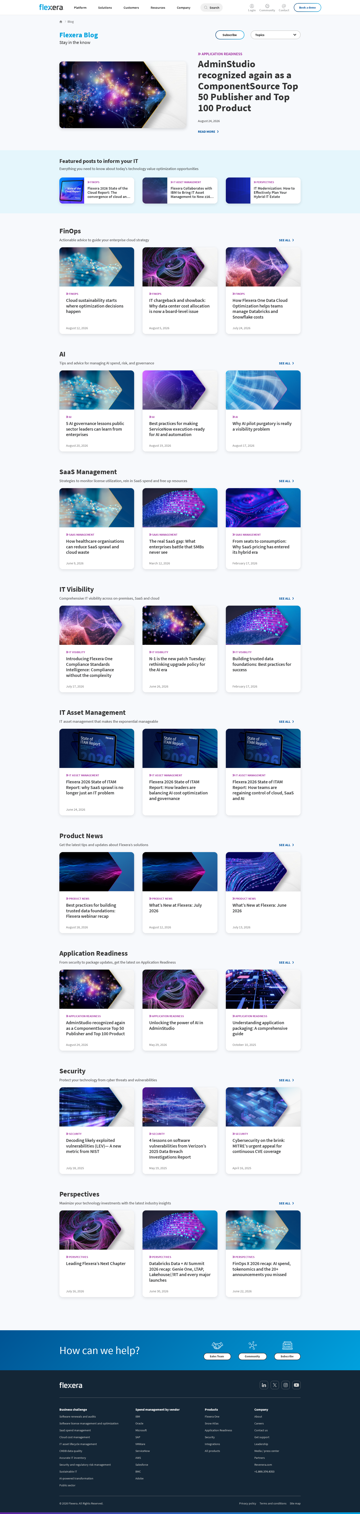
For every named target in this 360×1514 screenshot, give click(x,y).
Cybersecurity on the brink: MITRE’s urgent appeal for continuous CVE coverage (258, 1145)
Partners (259, 1458)
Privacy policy (247, 1503)
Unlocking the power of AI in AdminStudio (176, 1025)
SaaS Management (88, 471)
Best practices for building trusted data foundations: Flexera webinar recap (91, 910)
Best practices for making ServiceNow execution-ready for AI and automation (177, 429)
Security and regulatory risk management (85, 1464)
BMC (138, 1471)
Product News (81, 835)
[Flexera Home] (61, 21)
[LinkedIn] (264, 1385)
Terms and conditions (273, 1503)
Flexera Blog (78, 34)
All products (212, 1451)
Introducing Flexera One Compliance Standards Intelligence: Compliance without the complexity (90, 667)
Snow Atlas (212, 1423)
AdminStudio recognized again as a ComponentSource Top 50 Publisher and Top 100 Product (248, 86)
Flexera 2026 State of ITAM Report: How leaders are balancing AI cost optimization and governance (178, 790)
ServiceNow (142, 1451)
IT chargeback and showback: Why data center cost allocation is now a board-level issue (179, 305)
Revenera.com (263, 1464)
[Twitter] (275, 1385)
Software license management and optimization (89, 1423)
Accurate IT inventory (72, 1458)
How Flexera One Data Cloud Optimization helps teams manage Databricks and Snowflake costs (260, 308)
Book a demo (307, 7)
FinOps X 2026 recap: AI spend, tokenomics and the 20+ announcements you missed (261, 1268)
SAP (137, 1437)
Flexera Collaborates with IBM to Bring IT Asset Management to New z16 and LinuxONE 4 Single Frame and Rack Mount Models (191, 198)
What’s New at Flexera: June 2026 (259, 907)
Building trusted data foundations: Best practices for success (261, 664)
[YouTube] (296, 1385)
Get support (261, 1437)
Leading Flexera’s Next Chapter (96, 1263)
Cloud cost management (74, 1437)
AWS (138, 1458)
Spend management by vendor (157, 1409)
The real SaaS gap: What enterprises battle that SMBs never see (176, 546)
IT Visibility (76, 589)
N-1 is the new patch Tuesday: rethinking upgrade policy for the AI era (177, 664)
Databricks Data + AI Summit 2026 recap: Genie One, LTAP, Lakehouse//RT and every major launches (180, 1271)
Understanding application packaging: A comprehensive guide (260, 1028)
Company (261, 1409)
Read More (206, 131)
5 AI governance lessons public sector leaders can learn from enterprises (95, 429)
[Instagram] (285, 1385)
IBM (137, 1416)
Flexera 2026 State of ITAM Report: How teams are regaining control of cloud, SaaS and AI (263, 790)
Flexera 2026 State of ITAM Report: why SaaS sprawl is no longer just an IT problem (94, 787)
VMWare (140, 1444)
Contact (284, 10)
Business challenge (73, 1409)
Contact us (261, 1430)
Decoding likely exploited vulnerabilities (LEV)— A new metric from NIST (93, 1145)
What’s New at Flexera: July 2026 (175, 907)
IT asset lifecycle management (78, 1444)
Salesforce (141, 1464)
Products (211, 1409)
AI (62, 354)
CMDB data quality (70, 1451)
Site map (295, 1503)
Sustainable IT (68, 1471)
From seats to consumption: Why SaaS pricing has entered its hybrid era (260, 546)
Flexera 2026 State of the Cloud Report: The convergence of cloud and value (108, 194)
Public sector (67, 1485)
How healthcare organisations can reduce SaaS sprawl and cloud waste (95, 546)
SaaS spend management (75, 1430)
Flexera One (212, 1416)
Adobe (139, 1478)
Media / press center (266, 1451)
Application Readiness (222, 53)
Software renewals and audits (77, 1416)
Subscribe (229, 35)
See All (284, 240)
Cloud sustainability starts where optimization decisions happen (94, 305)
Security (72, 1070)
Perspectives (79, 1194)
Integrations (212, 1444)
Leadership (261, 1444)
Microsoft (141, 1430)
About (258, 1416)
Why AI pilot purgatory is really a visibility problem (262, 426)
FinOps (70, 230)
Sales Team (217, 1356)
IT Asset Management (92, 712)
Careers (259, 1423)
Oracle (139, 1423)
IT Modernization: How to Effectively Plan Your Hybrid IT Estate (274, 192)
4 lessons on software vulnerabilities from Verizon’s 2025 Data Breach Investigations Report (177, 1148)
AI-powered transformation (76, 1478)
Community (267, 10)
